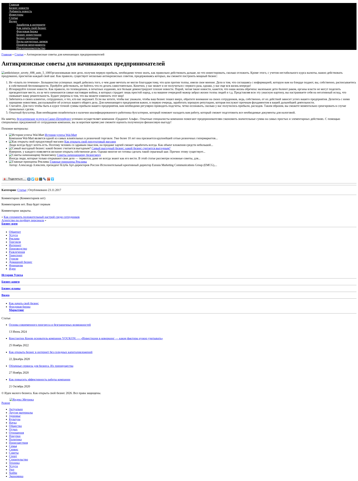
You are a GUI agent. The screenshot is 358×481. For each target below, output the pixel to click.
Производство (18, 248)
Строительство (18, 459)
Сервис (13, 449)
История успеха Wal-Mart (61, 134)
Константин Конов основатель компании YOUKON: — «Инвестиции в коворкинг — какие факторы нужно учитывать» (86, 338)
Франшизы (16, 265)
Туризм (13, 258)
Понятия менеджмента (30, 44)
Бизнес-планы (11, 288)
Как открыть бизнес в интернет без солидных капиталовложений (50, 352)
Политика (15, 439)
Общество (15, 426)
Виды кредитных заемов (32, 41)
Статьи (13, 18)
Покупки (15, 436)
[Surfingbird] (52, 179)
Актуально (16, 409)
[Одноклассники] (37, 179)
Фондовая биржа (27, 31)
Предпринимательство (30, 48)
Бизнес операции (27, 38)
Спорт (13, 456)
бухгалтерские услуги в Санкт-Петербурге (44, 118)
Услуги (13, 235)
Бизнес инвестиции (28, 34)
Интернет (15, 245)
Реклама (14, 238)
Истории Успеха (12, 275)
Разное (5, 402)
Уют (11, 469)
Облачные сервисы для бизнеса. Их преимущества (41, 365)
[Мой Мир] (41, 179)
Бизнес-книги (10, 281)
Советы (14, 452)
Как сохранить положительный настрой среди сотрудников (42, 217)
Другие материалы (21, 412)
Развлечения (17, 252)
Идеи (12, 268)
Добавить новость (20, 11)
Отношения (16, 432)
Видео (13, 21)
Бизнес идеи (9, 223)
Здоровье (15, 416)
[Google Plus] (49, 179)
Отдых (13, 429)
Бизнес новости (19, 7)
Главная (14, 4)
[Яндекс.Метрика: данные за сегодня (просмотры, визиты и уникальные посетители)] (22, 399)
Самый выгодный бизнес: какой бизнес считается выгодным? (131, 148)
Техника (14, 462)
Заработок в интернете (30, 24)
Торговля (15, 241)
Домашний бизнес (20, 262)
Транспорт (15, 255)
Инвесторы (16, 14)
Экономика (16, 476)
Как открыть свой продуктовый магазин (90, 141)
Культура (14, 419)
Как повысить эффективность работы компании (39, 379)
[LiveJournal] (45, 179)
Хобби (13, 472)
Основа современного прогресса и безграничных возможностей (50, 324)
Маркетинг (16, 310)
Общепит (15, 231)
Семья (13, 446)
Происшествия (18, 442)
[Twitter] (33, 179)
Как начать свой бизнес (31, 28)
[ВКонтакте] (29, 179)
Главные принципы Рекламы (68, 161)
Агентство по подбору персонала (22, 220)
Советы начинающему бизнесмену (79, 155)
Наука (13, 422)
